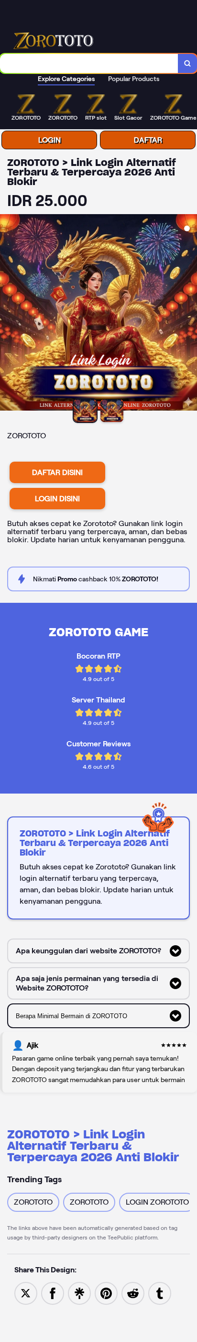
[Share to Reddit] (132, 1293)
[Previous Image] (7, 314)
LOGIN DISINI (57, 499)
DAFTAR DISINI (57, 472)
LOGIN (49, 140)
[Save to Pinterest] (106, 1293)
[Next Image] (189, 314)
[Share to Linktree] (79, 1293)
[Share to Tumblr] (159, 1293)
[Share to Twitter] (25, 1293)
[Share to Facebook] (52, 1293)
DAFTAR (148, 140)
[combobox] (89, 63)
